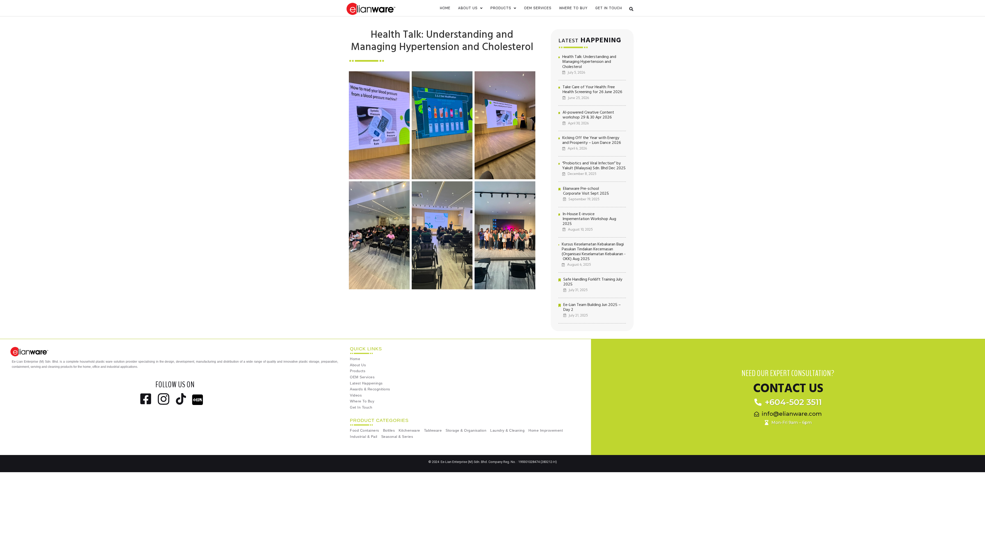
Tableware (433, 430)
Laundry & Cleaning (507, 430)
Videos (356, 395)
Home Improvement (545, 430)
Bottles (389, 430)
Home (445, 8)
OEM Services (537, 8)
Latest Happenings (366, 383)
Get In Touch (608, 8)
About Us (468, 8)
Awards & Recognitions (370, 389)
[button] (470, 8)
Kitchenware (409, 430)
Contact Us (788, 388)
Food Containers (364, 430)
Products (500, 8)
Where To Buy (573, 8)
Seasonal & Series (397, 437)
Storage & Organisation (466, 430)
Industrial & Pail (363, 437)
